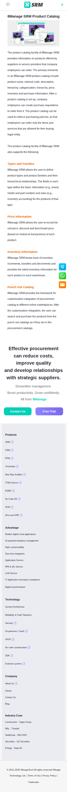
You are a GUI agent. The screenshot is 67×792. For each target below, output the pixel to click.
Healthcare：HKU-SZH (16, 735)
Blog (7, 704)
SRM (7, 442)
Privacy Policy (49, 775)
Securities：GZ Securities (17, 741)
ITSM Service (11, 482)
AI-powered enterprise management (22, 540)
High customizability (14, 547)
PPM (7, 458)
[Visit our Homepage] (33, 4)
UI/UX (8, 639)
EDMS (8, 491)
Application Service (14, 560)
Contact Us (18, 411)
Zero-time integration (15, 553)
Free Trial (49, 411)
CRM (7, 450)
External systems (13, 663)
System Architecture (14, 607)
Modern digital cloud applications (20, 534)
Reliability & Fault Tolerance (18, 615)
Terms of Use (34, 775)
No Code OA (11, 499)
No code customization (16, 647)
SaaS (21, 631)
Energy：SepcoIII (13, 748)
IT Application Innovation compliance (22, 579)
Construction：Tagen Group (18, 722)
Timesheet (10, 466)
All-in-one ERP (12, 515)
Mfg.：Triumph (12, 728)
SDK (7, 655)
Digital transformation (15, 587)
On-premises (11, 631)
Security (9, 623)
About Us (9, 683)
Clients (8, 691)
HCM (7, 507)
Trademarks (34, 782)
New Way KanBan (13, 474)
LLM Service (11, 573)
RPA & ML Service (14, 566)
